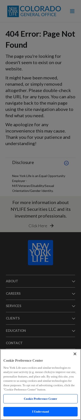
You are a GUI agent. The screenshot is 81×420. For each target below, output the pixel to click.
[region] (40, 384)
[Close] (75, 354)
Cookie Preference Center (40, 398)
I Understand (40, 411)
